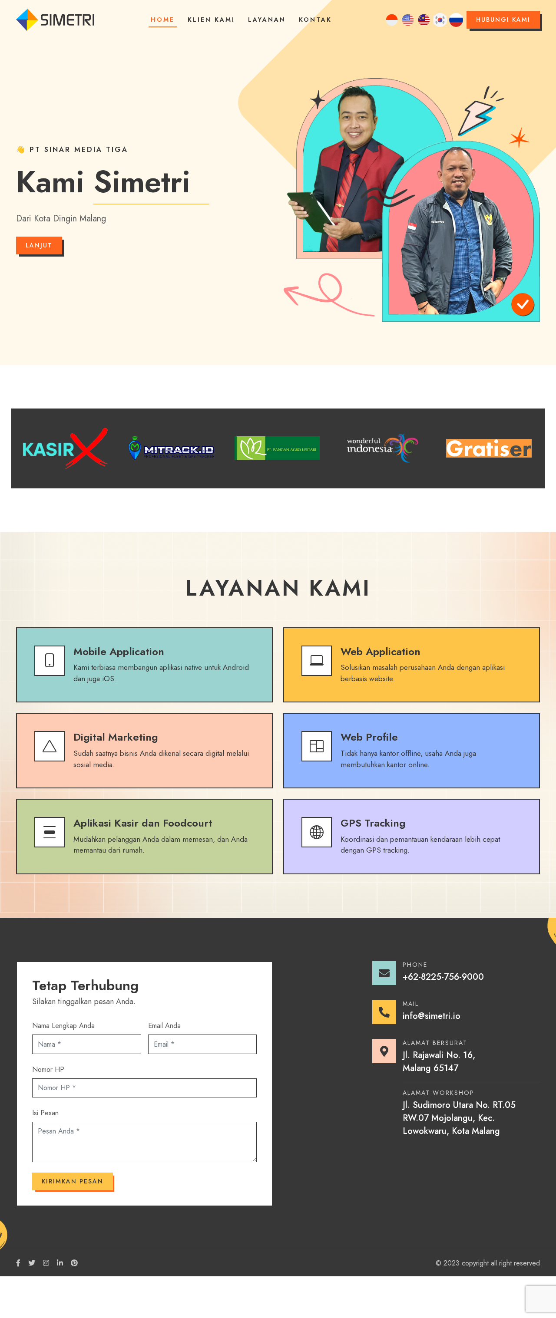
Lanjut (39, 245)
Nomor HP (48, 1069)
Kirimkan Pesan (72, 1181)
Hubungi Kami (503, 19)
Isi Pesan (45, 1113)
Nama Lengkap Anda (63, 1026)
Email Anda (164, 1026)
